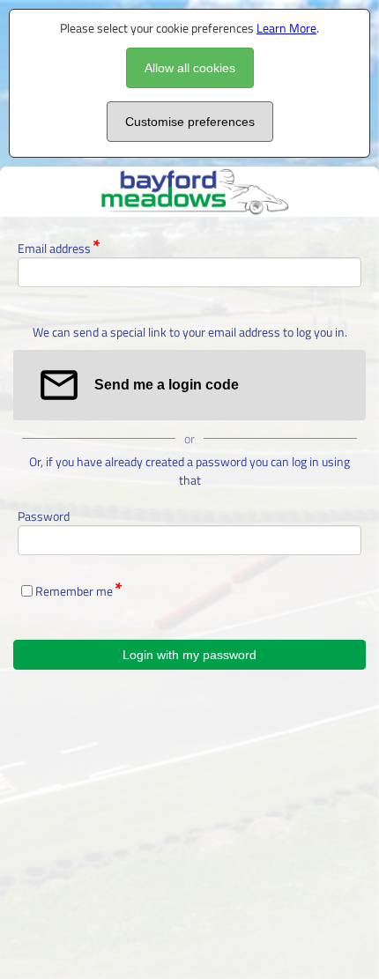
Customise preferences (190, 122)
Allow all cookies (190, 68)
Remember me (74, 591)
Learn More (286, 28)
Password (44, 516)
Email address (54, 248)
